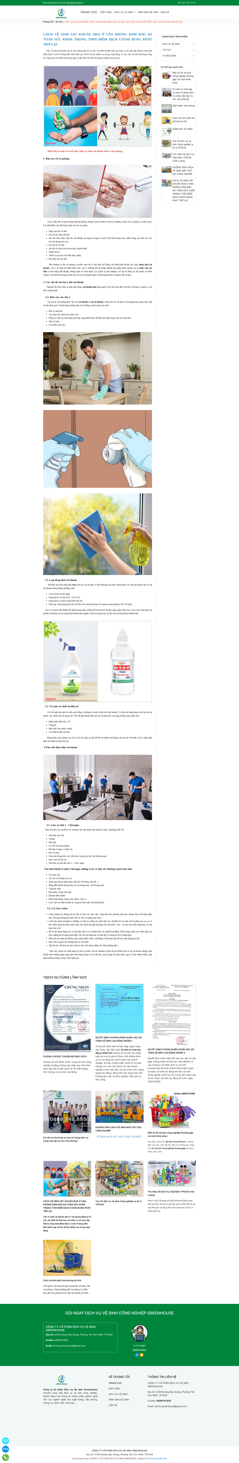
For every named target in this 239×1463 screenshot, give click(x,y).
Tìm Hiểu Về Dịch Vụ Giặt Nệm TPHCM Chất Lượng (183, 157)
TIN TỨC (166, 50)
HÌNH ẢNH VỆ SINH (148, 12)
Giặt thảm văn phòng (183, 105)
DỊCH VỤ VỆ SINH (124, 12)
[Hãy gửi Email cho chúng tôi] (4, 1440)
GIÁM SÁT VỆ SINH (182, 129)
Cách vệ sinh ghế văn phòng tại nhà (62, 1280)
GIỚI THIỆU (106, 12)
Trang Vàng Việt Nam (158, 1458)
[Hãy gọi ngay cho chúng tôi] (4, 1457)
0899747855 (61, 1340)
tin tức (59, 21)
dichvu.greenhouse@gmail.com (69, 1345)
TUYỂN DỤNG (169, 55)
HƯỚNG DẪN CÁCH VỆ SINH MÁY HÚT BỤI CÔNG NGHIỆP (182, 170)
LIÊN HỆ (165, 12)
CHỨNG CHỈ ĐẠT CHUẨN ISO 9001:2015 (65, 1056)
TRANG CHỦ (88, 12)
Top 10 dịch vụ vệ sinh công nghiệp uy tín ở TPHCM (182, 144)
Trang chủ (48, 21)
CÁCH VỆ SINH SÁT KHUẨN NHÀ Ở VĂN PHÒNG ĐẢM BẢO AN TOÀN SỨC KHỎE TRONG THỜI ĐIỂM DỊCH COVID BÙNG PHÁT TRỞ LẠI (183, 190)
